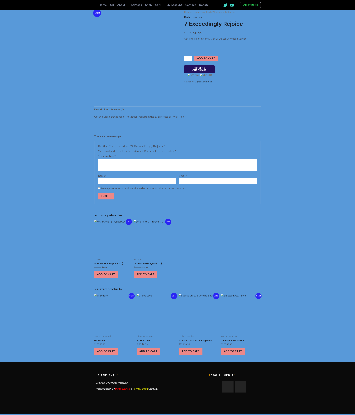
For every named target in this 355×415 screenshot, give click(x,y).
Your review (107, 156)
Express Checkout (199, 69)
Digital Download (202, 12)
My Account (174, 5)
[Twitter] (225, 5)
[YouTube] (232, 5)
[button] (249, 5)
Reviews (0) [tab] (117, 109)
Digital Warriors (122, 389)
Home (103, 5)
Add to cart (206, 58)
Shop (148, 5)
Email (183, 176)
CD (112, 5)
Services (136, 5)
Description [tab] (101, 109)
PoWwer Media (140, 389)
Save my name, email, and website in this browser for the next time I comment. (144, 188)
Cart (158, 5)
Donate (204, 5)
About (121, 5)
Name (102, 176)
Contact (190, 5)
